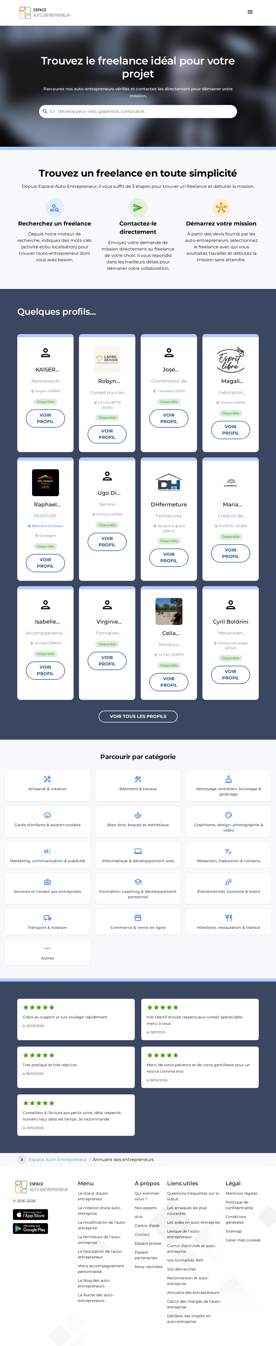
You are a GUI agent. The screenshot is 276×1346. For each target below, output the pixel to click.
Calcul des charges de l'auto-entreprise (194, 1304)
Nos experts (146, 1207)
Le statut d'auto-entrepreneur (93, 1196)
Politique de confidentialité (239, 1205)
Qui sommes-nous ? (147, 1196)
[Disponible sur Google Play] (30, 1228)
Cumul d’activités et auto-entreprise (191, 1248)
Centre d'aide (147, 1225)
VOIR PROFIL (45, 418)
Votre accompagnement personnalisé (101, 1268)
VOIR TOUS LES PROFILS (138, 716)
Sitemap (234, 1231)
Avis (139, 1216)
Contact (142, 1234)
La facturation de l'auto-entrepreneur (100, 1254)
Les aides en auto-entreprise (193, 1222)
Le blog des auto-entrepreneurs (94, 1283)
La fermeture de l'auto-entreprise (99, 1239)
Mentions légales (241, 1193)
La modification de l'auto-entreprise (102, 1225)
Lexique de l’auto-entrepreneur (183, 1234)
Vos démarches (181, 1269)
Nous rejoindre (149, 1266)
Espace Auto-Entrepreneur (58, 1159)
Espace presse (148, 1243)
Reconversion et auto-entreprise (188, 1281)
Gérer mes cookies (243, 1240)
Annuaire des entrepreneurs (193, 1292)
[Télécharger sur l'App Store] (30, 1214)
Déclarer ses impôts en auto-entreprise (189, 1318)
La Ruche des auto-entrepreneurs (96, 1298)
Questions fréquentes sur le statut (193, 1196)
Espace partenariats (146, 1255)
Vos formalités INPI (185, 1260)
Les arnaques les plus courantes (187, 1210)
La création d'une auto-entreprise (99, 1210)
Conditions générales (236, 1219)
